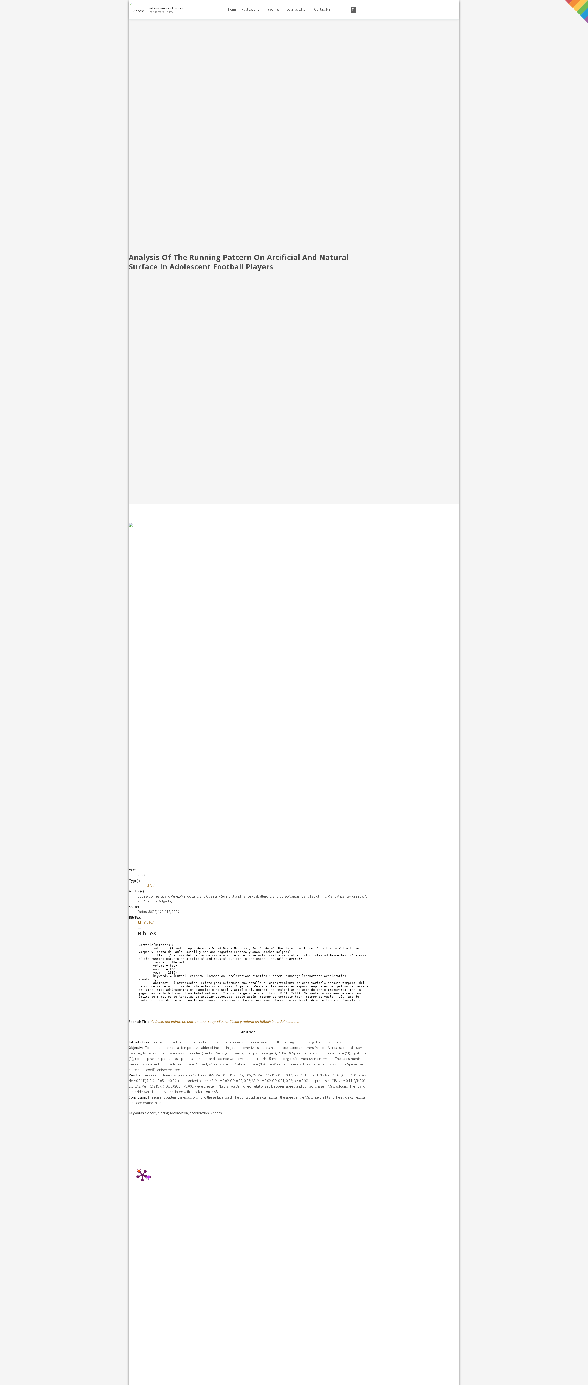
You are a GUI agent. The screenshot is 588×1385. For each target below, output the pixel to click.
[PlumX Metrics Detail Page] (142, 1175)
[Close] (139, 928)
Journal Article (148, 885)
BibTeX (149, 922)
